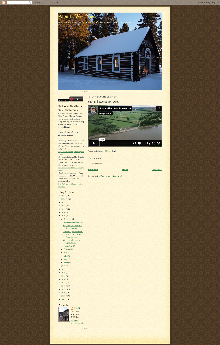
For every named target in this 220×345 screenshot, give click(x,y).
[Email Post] (114, 151)
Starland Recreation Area (73, 222)
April (66, 262)
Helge (77, 308)
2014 (63, 279)
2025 (63, 199)
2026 (63, 195)
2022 (63, 205)
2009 (63, 296)
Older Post (157, 169)
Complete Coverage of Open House (72, 241)
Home (125, 169)
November (68, 246)
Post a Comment (96, 163)
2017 (63, 269)
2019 (63, 215)
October (67, 249)
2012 (63, 286)
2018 (63, 266)
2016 (63, 272)
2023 (63, 202)
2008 (63, 299)
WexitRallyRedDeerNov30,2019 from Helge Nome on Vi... (73, 234)
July (65, 256)
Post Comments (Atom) (111, 175)
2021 (63, 209)
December (68, 219)
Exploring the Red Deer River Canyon (72, 227)
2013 (63, 282)
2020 (63, 212)
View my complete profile (77, 321)
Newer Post (93, 169)
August (67, 252)
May (66, 259)
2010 (63, 292)
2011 (63, 289)
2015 (63, 276)
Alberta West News (77, 16)
